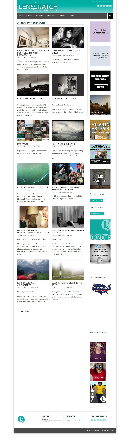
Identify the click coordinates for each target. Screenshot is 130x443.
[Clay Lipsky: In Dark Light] (33, 96)
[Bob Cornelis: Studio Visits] (68, 96)
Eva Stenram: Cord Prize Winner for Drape (68, 231)
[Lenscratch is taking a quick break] (68, 48)
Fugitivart (22, 144)
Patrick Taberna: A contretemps (26, 284)
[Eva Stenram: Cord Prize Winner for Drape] (68, 228)
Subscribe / (94, 2)
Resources (50, 16)
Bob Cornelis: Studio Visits (65, 98)
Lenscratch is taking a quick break (66, 52)
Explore (28, 16)
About (108, 2)
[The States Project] (101, 289)
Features (39, 16)
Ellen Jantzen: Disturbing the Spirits (67, 284)
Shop (72, 16)
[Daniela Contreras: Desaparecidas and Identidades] (33, 228)
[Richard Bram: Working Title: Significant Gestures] (68, 185)
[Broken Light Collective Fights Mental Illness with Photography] (33, 48)
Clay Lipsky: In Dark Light (29, 98)
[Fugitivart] (33, 141)
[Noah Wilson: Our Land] (68, 141)
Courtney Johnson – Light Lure (32, 187)
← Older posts (23, 311)
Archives (45, 420)
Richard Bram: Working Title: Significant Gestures (67, 188)
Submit (61, 16)
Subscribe (95, 214)
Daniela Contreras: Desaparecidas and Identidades (33, 231)
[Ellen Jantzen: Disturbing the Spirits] (68, 280)
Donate (94, 201)
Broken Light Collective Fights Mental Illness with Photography (33, 53)
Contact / (102, 2)
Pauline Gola (23, 58)
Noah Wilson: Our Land (63, 144)
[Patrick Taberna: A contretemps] (33, 280)
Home (21, 16)
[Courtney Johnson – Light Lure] (33, 185)
